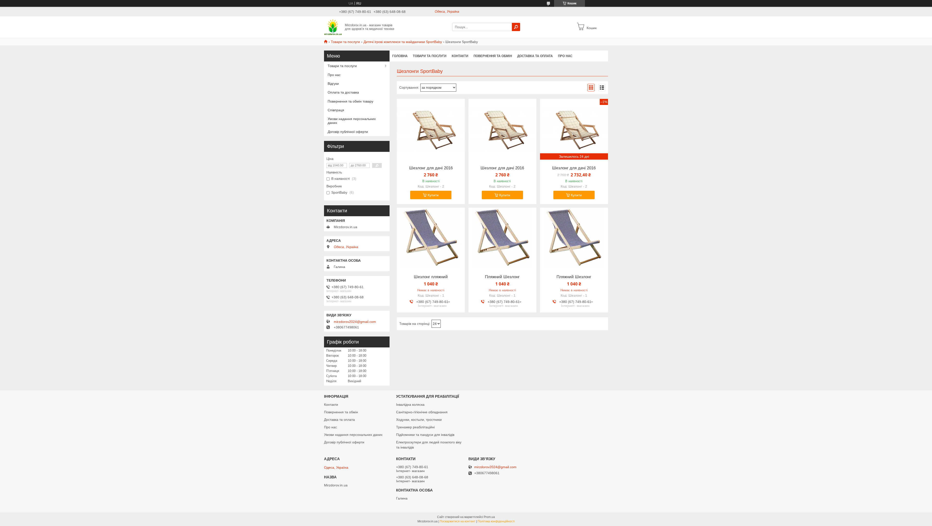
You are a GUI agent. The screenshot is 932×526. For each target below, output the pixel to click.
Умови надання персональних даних (352, 121)
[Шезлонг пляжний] (431, 238)
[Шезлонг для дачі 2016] (431, 129)
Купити (433, 195)
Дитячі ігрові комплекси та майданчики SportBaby (403, 42)
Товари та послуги (345, 42)
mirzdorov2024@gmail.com (355, 322)
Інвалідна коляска (410, 404)
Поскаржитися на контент (457, 521)
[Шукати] (516, 27)
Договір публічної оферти (348, 132)
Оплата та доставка (343, 92)
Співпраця (336, 110)
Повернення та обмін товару (350, 101)
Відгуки (333, 84)
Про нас (565, 56)
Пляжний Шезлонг (502, 277)
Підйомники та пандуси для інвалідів (425, 435)
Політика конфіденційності (496, 521)
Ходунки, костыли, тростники (419, 420)
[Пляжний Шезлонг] (502, 238)
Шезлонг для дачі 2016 (431, 168)
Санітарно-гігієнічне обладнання (422, 412)
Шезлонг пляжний (431, 277)
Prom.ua (489, 517)
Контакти (460, 56)
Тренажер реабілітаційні (415, 427)
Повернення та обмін (493, 56)
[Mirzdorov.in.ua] (333, 27)
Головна (400, 56)
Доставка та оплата (535, 56)
